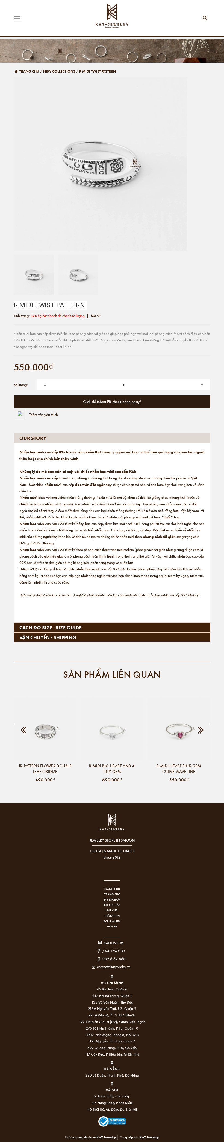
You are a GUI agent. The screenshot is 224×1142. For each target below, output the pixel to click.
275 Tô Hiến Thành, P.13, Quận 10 (112, 1028)
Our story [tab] (32, 438)
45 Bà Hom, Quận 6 (112, 989)
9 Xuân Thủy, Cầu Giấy (112, 1096)
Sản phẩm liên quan (112, 674)
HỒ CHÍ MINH (112, 983)
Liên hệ (112, 926)
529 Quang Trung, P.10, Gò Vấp (112, 1047)
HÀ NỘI (112, 1089)
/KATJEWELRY (113, 950)
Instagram (112, 899)
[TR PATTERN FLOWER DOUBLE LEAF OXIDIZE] (45, 728)
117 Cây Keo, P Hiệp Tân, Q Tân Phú (112, 1054)
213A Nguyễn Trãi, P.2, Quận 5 (112, 1008)
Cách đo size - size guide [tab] (50, 627)
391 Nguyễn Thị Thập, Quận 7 (112, 1041)
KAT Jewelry (112, 921)
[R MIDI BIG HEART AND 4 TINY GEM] (112, 728)
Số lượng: (21, 384)
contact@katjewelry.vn (114, 966)
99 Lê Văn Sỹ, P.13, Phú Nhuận (112, 1015)
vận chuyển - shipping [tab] (47, 637)
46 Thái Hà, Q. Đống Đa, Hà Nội (112, 1109)
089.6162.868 (113, 958)
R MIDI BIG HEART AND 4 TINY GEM (112, 768)
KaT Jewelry (149, 1137)
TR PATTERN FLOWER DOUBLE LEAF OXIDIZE (45, 768)
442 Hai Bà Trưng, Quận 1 (112, 995)
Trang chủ (112, 889)
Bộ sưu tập (112, 905)
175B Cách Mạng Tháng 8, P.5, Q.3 (112, 1034)
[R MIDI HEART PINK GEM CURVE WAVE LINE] (179, 728)
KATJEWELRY (114, 943)
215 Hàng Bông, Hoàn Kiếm (112, 1102)
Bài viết (112, 910)
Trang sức (112, 894)
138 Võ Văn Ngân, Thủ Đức (112, 1002)
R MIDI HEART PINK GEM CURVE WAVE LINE (179, 768)
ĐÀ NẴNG (112, 1069)
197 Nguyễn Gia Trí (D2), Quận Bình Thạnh (112, 1021)
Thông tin (112, 916)
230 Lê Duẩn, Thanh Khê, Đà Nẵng (112, 1075)
